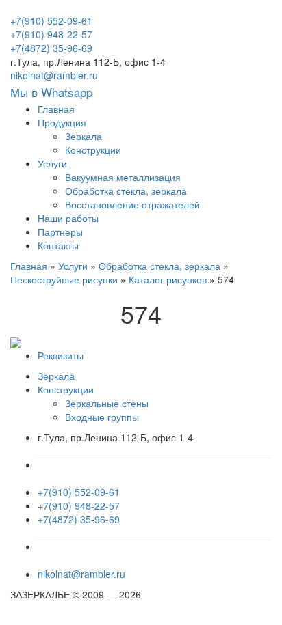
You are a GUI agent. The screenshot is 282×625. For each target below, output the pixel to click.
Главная (56, 108)
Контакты (58, 245)
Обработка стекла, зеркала (126, 190)
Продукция (62, 122)
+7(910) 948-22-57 (51, 34)
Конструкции (93, 149)
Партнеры (60, 231)
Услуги (52, 163)
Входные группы (102, 416)
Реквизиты (61, 355)
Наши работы (68, 218)
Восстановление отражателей (132, 204)
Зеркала (83, 136)
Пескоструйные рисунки (64, 279)
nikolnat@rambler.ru (54, 75)
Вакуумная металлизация (123, 177)
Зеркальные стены (107, 403)
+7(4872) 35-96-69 (51, 48)
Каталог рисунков (168, 279)
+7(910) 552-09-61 (51, 20)
